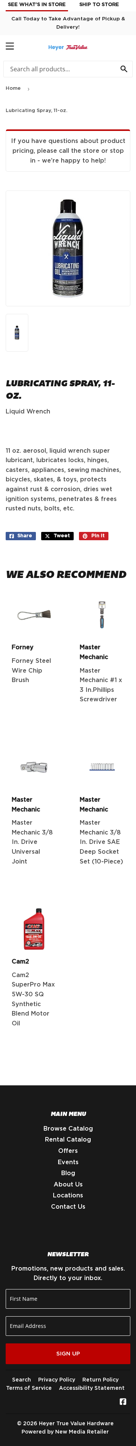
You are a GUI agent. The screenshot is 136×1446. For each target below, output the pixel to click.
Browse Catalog (68, 1129)
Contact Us (68, 1207)
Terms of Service (29, 1388)
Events (68, 1162)
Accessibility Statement (92, 1388)
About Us (68, 1185)
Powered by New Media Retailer (65, 1432)
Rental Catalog (68, 1140)
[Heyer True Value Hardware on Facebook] (123, 1403)
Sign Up (68, 1354)
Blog (68, 1173)
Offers (68, 1151)
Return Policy (100, 1380)
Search (21, 1380)
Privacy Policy (56, 1380)
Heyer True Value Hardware (76, 1423)
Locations (68, 1195)
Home (13, 88)
